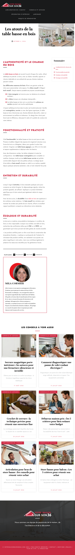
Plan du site (31, 548)
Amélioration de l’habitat (15, 10)
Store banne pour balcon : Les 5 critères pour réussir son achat (56, 472)
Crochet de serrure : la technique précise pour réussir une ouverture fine (19, 421)
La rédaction (43, 548)
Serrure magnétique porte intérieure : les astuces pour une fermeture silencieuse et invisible (19, 366)
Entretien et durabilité (61, 75)
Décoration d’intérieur (20, 14)
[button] (18, 255)
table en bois (32, 199)
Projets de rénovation (27, 18)
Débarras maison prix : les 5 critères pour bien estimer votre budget (56, 421)
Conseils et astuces (37, 10)
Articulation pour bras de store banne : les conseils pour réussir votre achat (19, 472)
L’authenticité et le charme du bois (63, 68)
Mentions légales (64, 547)
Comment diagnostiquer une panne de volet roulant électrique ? (56, 365)
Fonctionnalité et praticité (62, 72)
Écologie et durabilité (61, 78)
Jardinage (37, 14)
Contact (52, 547)
